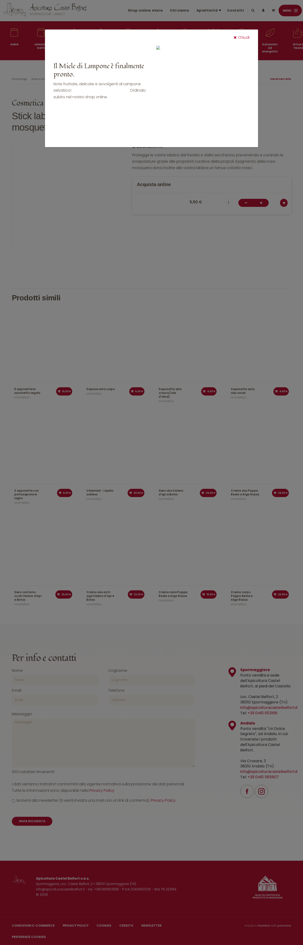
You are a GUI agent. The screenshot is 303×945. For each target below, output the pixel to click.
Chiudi (244, 37)
